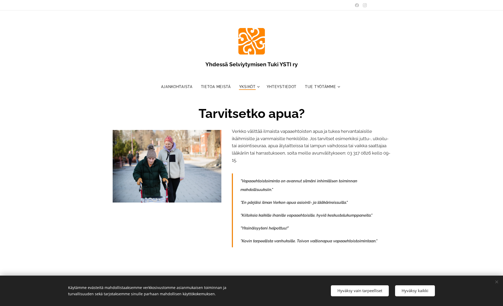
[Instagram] (365, 5)
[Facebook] (357, 5)
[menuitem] (179, 86)
